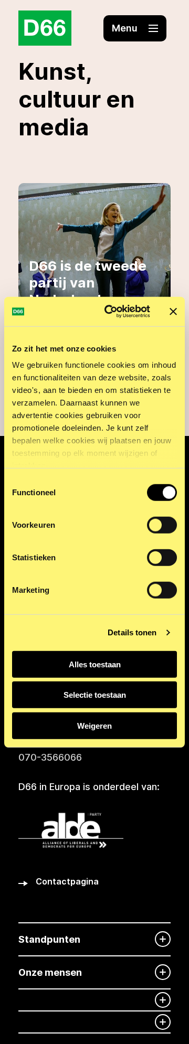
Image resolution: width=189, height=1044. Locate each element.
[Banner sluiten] (173, 311)
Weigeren (94, 725)
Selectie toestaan (95, 694)
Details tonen (132, 632)
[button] (134, 28)
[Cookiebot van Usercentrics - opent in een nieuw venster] (110, 311)
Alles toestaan (95, 663)
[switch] (162, 524)
